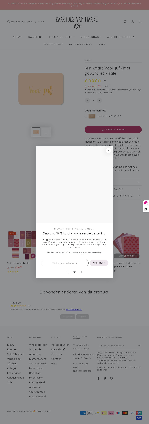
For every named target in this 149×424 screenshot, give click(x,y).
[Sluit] (108, 150)
